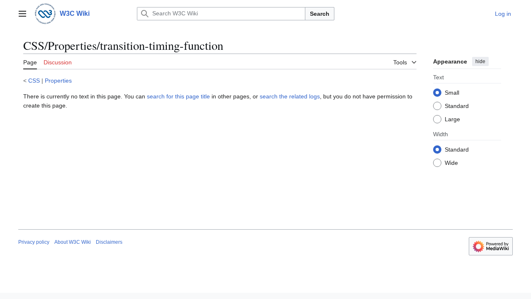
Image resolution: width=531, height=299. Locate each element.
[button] (22, 13)
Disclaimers (109, 242)
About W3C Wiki (72, 242)
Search (319, 13)
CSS (34, 80)
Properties (58, 80)
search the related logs (290, 96)
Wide (451, 162)
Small (452, 92)
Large (452, 119)
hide (480, 61)
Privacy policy (33, 242)
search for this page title (178, 96)
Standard (457, 106)
